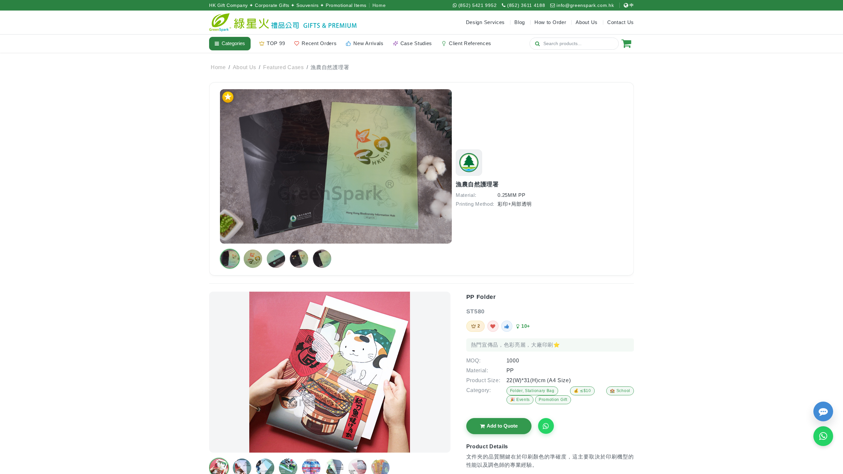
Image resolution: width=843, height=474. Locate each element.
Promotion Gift (553, 399)
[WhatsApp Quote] (823, 436)
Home (379, 5)
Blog (519, 22)
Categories (233, 43)
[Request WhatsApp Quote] (546, 426)
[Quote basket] (626, 43)
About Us (245, 67)
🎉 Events (520, 399)
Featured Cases (283, 67)
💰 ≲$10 (582, 390)
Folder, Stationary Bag (532, 390)
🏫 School (620, 390)
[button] (230, 259)
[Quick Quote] (823, 411)
